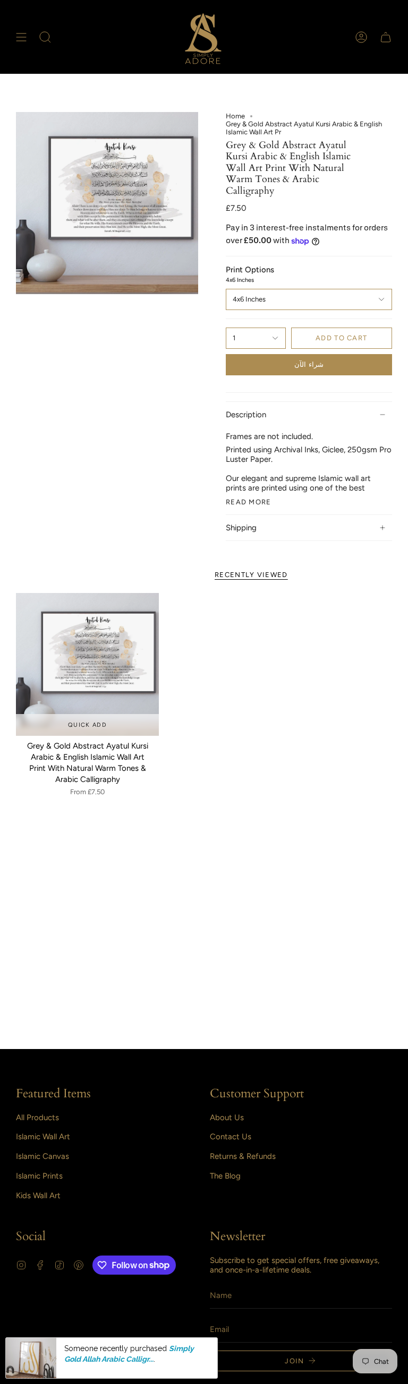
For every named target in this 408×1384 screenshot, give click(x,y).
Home (235, 116)
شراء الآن (308, 364)
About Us (227, 1117)
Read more (248, 502)
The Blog (225, 1176)
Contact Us (230, 1136)
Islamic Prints (39, 1176)
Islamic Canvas (42, 1156)
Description (246, 414)
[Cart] (385, 36)
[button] (45, 36)
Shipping (241, 527)
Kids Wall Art (38, 1195)
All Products (37, 1117)
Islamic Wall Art (43, 1136)
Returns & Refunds (243, 1156)
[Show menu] (21, 36)
